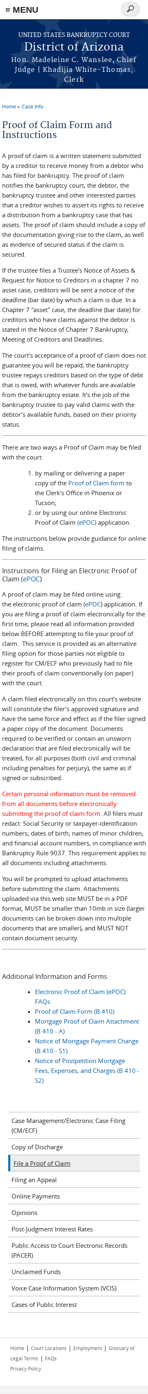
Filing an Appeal (34, 1180)
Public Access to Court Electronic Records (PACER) (69, 1250)
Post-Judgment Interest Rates (52, 1229)
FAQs (51, 1358)
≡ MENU (21, 9)
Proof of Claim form (97, 483)
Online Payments (36, 1196)
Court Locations (49, 1348)
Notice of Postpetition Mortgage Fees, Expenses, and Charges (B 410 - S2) (87, 1070)
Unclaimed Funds (36, 1272)
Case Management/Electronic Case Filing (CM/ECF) (68, 1125)
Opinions (24, 1212)
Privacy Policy (25, 1368)
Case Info (32, 106)
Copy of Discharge (37, 1147)
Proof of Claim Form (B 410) (74, 1011)
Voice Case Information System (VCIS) (64, 1288)
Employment (87, 1348)
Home (9, 106)
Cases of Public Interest (44, 1304)
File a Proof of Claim (42, 1163)
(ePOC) (86, 522)
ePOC (31, 578)
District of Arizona (74, 47)
